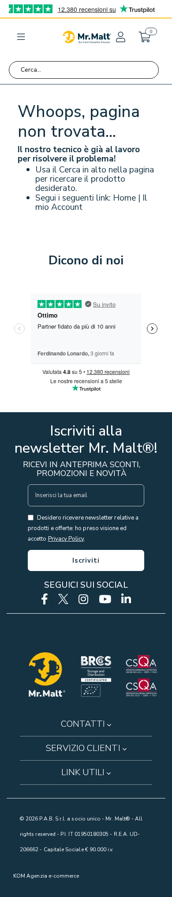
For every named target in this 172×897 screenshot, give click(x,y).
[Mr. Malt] (87, 37)
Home (124, 198)
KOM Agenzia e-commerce (46, 875)
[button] (120, 37)
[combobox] (84, 70)
